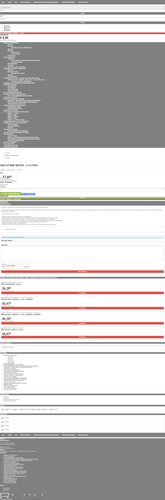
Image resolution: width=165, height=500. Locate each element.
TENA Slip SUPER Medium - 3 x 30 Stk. (11, 284)
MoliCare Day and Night (10, 389)
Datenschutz (7, 488)
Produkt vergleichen (10, 229)
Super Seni (10, 360)
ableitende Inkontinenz (10, 381)
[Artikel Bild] (5, 418)
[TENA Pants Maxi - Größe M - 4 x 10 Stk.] (12, 328)
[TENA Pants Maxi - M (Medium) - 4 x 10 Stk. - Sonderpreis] (17, 297)
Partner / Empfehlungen (10, 401)
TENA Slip (10, 356)
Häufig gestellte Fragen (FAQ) (11, 399)
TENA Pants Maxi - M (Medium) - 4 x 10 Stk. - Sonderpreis (17, 299)
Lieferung (6, 398)
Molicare (10, 358)
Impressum (7, 489)
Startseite (7, 26)
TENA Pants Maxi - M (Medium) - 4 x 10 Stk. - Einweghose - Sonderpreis (21, 314)
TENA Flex (10, 359)
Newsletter (7, 27)
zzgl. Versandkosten (11, 40)
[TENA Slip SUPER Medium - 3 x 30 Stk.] (12, 282)
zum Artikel (82, 293)
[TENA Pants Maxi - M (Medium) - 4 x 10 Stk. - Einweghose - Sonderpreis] (20, 313)
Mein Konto (7, 30)
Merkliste (6, 29)
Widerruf (6, 490)
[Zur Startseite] (2, 15)
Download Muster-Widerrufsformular (33, 499)
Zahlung (6, 397)
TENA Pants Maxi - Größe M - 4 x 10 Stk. (12, 330)
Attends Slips (11, 362)
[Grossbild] (11, 170)
